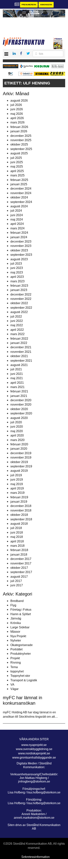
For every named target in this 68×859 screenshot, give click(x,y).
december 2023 (20, 241)
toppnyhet (17, 671)
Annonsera (46, 5)
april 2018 (17, 541)
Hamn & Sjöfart (20, 614)
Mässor (15, 631)
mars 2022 (17, 334)
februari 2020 (19, 444)
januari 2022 (18, 343)
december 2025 (20, 135)
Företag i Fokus (20, 609)
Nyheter (15, 640)
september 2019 (21, 466)
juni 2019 (16, 479)
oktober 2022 (19, 303)
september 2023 (21, 254)
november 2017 (20, 563)
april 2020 (17, 435)
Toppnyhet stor (20, 675)
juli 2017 (16, 581)
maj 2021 (16, 378)
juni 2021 (16, 373)
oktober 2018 (19, 514)
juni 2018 (16, 532)
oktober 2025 (19, 144)
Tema (14, 667)
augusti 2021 (19, 365)
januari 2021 (18, 395)
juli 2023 (16, 263)
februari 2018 (19, 550)
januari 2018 (18, 554)
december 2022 (20, 294)
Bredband (17, 601)
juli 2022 (16, 316)
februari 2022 (19, 338)
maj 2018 (16, 536)
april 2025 (17, 171)
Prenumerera (29, 5)
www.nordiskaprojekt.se (34, 753)
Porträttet (16, 649)
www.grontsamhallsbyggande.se (34, 757)
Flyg (13, 605)
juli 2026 (16, 104)
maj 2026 (16, 113)
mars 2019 (17, 492)
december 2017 (20, 558)
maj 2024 (16, 219)
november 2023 (20, 245)
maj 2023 (16, 272)
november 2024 (20, 193)
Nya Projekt (18, 636)
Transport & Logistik (23, 680)
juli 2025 (16, 157)
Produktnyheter (20, 653)
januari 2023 (18, 290)
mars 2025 (17, 175)
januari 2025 (18, 184)
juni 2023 (16, 267)
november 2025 (20, 140)
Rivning (15, 662)
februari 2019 (19, 497)
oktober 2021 (19, 356)
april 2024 (17, 223)
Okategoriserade (21, 645)
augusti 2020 (19, 418)
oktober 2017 (19, 567)
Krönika (15, 623)
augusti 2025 (19, 153)
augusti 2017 (19, 576)
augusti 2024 (19, 206)
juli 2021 (16, 369)
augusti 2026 (19, 100)
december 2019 (20, 453)
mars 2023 (17, 281)
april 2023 (17, 276)
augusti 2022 (19, 312)
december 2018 (20, 506)
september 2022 (21, 307)
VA (12, 684)
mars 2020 (17, 440)
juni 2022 (16, 320)
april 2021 (17, 382)
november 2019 (20, 457)
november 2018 (20, 510)
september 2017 (21, 572)
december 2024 (20, 188)
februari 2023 (19, 285)
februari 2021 (19, 391)
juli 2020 (16, 422)
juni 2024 (16, 215)
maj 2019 (16, 484)
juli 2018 (16, 528)
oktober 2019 (19, 462)
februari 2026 (19, 127)
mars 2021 (17, 387)
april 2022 (17, 329)
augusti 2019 (19, 470)
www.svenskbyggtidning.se (34, 749)
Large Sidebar (19, 627)
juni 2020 (16, 426)
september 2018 (21, 519)
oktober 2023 (19, 250)
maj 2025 (16, 166)
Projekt (15, 658)
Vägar (14, 689)
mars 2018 (17, 545)
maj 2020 (16, 431)
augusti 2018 (19, 523)
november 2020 (20, 404)
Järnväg (15, 618)
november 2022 (20, 298)
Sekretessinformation (35, 856)
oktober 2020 (19, 409)
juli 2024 (16, 210)
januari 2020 (18, 448)
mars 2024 (17, 228)
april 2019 (17, 488)
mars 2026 (17, 122)
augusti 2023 (19, 259)
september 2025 (21, 149)
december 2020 (20, 400)
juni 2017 (16, 585)
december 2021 (20, 347)
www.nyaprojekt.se (34, 744)
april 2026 (17, 118)
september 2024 (21, 202)
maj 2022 (16, 325)
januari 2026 (18, 131)
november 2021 (20, 351)
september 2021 (21, 360)
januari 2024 (18, 237)
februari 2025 (19, 179)
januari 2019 (18, 501)
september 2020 (21, 413)
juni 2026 (16, 109)
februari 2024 (19, 232)
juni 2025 (16, 162)
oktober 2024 (19, 197)
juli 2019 (16, 475)
